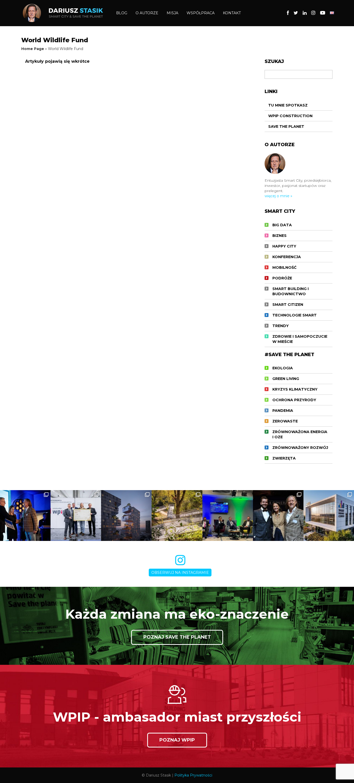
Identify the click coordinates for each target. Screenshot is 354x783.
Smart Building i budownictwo (290, 291)
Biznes (279, 235)
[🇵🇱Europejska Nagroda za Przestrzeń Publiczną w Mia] (177, 515)
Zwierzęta (284, 458)
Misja (172, 13)
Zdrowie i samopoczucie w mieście (299, 339)
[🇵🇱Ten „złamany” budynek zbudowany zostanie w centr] (126, 515)
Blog (121, 13)
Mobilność (284, 267)
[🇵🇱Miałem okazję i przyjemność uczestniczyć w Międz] (278, 515)
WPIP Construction (290, 116)
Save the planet (286, 126)
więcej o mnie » (278, 196)
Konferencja (286, 257)
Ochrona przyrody (294, 400)
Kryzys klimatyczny (294, 389)
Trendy (280, 325)
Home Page (32, 48)
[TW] (295, 13)
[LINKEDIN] (304, 13)
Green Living (285, 378)
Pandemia (282, 410)
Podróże (282, 278)
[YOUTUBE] (323, 13)
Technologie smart (294, 315)
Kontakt (232, 13)
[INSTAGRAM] (313, 13)
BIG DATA (282, 225)
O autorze (147, 13)
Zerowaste (285, 421)
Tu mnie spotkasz (288, 105)
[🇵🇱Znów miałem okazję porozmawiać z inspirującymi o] (227, 515)
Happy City (284, 246)
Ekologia (282, 368)
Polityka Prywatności (193, 775)
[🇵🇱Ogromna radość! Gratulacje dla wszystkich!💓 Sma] (328, 515)
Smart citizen (287, 304)
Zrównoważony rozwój (300, 447)
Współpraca (201, 13)
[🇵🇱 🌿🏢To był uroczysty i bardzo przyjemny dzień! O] (76, 515)
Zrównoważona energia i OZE (299, 434)
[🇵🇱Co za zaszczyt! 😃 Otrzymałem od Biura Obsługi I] (25, 515)
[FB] (288, 13)
